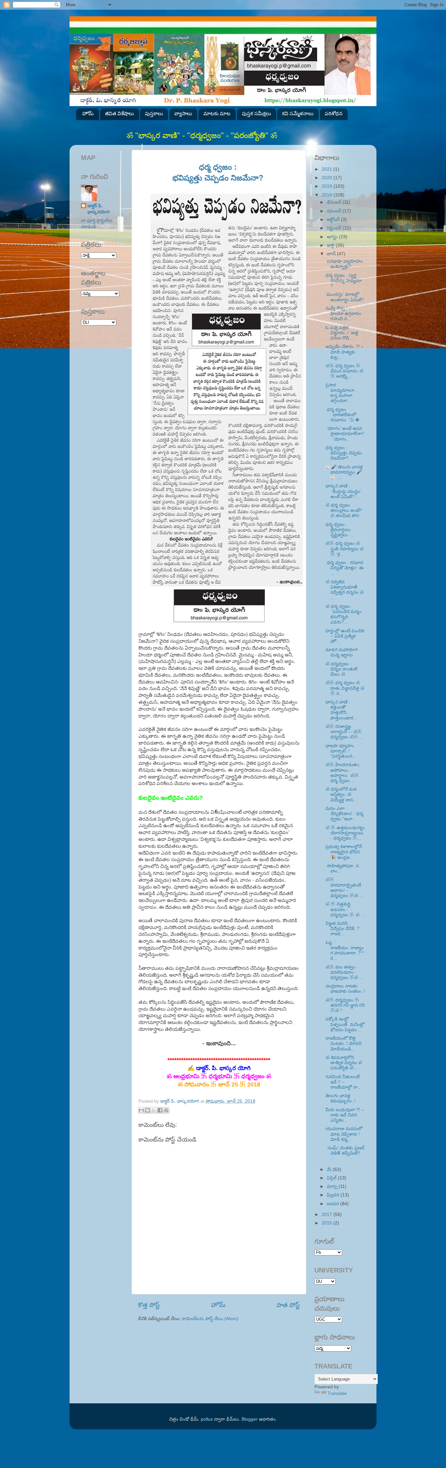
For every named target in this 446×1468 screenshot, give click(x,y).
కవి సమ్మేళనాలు (297, 113)
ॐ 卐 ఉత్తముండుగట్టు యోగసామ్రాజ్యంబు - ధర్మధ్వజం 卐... (345, 833)
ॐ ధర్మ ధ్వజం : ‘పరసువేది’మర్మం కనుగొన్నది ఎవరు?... (343, 614)
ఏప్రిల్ (332, 1178)
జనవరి (333, 1203)
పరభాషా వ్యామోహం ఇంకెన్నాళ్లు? (344, 264)
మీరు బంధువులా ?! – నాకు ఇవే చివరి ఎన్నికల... (345, 1115)
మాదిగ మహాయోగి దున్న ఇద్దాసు (342, 652)
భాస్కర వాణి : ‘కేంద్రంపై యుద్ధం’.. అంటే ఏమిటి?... (345, 491)
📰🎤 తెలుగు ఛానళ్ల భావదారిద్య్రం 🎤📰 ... (344, 472)
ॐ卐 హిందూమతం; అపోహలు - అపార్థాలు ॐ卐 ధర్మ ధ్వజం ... (343, 772)
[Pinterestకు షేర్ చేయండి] (166, 1110)
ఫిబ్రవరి (334, 1194)
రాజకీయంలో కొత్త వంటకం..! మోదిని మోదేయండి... (343, 1043)
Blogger (250, 1419)
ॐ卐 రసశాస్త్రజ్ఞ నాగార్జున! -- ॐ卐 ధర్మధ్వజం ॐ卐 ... (344, 731)
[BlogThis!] (147, 1110)
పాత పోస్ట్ (288, 1305)
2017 (327, 1214)
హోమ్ (88, 113)
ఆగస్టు (333, 236)
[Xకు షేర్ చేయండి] (154, 1110)
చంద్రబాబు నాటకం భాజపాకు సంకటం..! (345, 989)
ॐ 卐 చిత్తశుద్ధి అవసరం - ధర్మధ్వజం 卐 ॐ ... (345, 909)
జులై (331, 245)
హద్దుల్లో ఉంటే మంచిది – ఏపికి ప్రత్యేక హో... (345, 636)
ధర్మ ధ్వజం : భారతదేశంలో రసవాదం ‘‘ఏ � (342, 414)
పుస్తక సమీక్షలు (256, 113)
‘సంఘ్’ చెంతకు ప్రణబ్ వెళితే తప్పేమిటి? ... (345, 1153)
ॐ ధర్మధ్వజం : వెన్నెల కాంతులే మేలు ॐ (342, 669)
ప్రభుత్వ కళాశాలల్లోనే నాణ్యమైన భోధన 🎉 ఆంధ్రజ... (344, 852)
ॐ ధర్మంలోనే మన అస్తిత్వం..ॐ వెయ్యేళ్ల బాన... (341, 794)
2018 (327, 195)
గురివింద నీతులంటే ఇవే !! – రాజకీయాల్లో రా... (343, 1082)
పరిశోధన (333, 113)
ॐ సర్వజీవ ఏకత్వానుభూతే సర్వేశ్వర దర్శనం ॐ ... (345, 589)
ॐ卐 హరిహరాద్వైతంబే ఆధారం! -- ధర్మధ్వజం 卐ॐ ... (344, 887)
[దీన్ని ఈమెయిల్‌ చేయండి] (141, 1110)
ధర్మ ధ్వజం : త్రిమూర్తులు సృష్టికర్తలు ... (340, 529)
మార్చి (333, 1186)
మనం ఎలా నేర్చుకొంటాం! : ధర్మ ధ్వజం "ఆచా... (344, 813)
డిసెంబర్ (334, 202)
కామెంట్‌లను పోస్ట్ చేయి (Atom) (210, 1318)
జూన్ (332, 253)
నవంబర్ (334, 211)
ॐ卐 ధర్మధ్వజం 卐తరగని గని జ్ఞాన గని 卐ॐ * (345, 1005)
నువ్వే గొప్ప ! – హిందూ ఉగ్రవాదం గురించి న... (343, 313)
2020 (327, 177)
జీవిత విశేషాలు (119, 113)
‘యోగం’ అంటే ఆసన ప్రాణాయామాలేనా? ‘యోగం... (345, 433)
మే (330, 1169)
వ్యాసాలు (183, 113)
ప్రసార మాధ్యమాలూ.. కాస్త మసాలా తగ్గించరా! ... (342, 393)
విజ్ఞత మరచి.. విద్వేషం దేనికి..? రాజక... (342, 928)
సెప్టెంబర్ (334, 228)
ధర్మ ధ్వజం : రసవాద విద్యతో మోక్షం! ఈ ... (344, 568)
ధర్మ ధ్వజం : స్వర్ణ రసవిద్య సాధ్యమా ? (344, 280)
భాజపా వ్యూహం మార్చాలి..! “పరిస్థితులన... (341, 751)
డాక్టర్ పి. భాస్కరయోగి (99, 208)
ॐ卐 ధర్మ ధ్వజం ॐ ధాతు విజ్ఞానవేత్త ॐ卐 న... (345, 688)
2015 (327, 1223)
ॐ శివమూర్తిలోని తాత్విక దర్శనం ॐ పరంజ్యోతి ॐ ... (344, 1062)
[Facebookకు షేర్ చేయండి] (160, 1110)
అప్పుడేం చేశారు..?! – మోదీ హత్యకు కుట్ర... (345, 351)
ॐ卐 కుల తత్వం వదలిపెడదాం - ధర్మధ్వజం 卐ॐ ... (344, 972)
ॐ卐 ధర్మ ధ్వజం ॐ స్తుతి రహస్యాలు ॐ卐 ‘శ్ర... (345, 548)
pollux (207, 1419)
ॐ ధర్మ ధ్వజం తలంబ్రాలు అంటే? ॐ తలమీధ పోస (344, 510)
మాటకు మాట (217, 113)
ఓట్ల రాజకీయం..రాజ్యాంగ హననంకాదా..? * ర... (345, 950)
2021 (327, 169)
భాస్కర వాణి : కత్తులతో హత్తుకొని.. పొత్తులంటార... (341, 710)
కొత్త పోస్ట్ (149, 1305)
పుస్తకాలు (154, 113)
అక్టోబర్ (334, 219)
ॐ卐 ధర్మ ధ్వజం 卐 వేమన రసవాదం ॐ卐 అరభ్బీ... (344, 371)
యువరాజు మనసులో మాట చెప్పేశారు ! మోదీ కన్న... (344, 1134)
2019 (327, 186)
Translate (337, 1393)
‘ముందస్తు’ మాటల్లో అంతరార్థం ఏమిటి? (345, 297)
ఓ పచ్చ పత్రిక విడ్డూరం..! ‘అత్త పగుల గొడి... (342, 332)
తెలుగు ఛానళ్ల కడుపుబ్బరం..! (341, 1098)
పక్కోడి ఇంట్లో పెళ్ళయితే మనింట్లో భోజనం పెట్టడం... (345, 1024)
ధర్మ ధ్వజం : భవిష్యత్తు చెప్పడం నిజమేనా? (344, 453)
